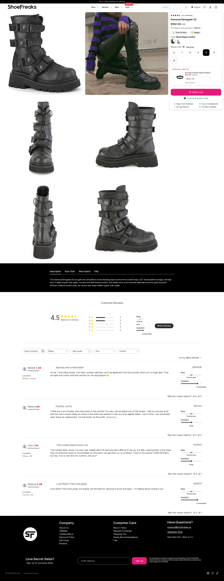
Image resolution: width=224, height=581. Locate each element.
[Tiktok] (217, 573)
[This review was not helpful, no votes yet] (199, 396)
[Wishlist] (204, 7)
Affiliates (63, 531)
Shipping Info (120, 534)
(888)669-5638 (175, 532)
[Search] (186, 7)
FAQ (115, 540)
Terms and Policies (31, 573)
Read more (111, 417)
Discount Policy (67, 537)
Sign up (139, 561)
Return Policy (120, 527)
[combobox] (195, 7)
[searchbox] (31, 351)
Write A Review (164, 326)
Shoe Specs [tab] (84, 271)
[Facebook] (208, 573)
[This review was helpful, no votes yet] (194, 396)
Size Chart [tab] (70, 271)
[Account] (210, 7)
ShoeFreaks (15, 573)
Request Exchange (122, 531)
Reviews (63, 543)
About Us (64, 527)
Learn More (190, 83)
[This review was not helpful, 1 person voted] (199, 474)
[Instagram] (212, 573)
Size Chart (190, 47)
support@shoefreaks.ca (179, 527)
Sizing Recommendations (125, 537)
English (197, 7)
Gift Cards (64, 540)
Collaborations (66, 534)
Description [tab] (55, 271)
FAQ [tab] (96, 271)
